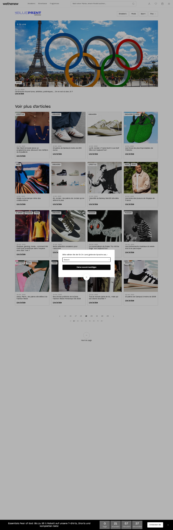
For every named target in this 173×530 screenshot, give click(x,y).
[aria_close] (86, 277)
